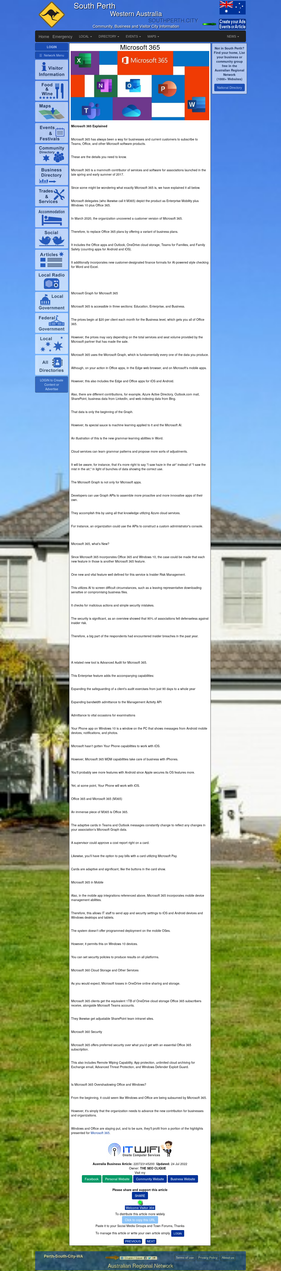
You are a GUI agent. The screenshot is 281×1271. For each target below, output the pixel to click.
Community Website (150, 1179)
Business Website (183, 1179)
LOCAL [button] (84, 36)
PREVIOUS (133, 1241)
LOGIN (178, 1233)
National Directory (229, 87)
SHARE (140, 1195)
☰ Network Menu (51, 55)
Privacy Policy (207, 1257)
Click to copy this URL (140, 1220)
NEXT (151, 1241)
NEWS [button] (232, 36)
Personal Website (117, 1179)
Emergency (62, 36)
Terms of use (185, 1257)
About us (228, 1257)
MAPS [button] (152, 36)
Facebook (92, 1179)
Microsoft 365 (100, 1133)
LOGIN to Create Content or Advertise (51, 384)
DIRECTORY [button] (108, 36)
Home (44, 36)
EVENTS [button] (132, 36)
